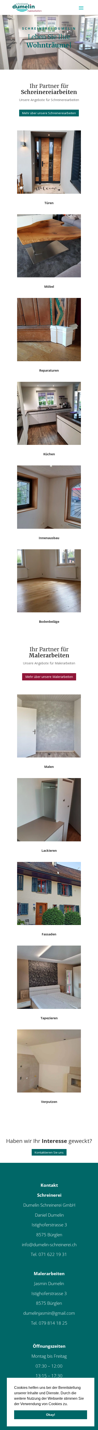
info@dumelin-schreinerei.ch (49, 1245)
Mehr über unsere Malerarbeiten (49, 677)
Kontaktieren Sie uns (49, 1152)
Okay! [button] (50, 1414)
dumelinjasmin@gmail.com (49, 1313)
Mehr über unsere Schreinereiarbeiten (49, 113)
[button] (69, 1404)
